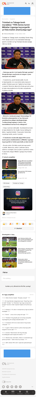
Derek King (6, 186)
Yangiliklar (12, 19)
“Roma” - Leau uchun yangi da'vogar (15, 314)
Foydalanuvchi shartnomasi (9, 374)
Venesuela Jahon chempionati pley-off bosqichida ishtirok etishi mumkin (25, 261)
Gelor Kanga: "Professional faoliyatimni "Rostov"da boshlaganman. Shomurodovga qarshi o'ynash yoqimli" (25, 251)
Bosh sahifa (5, 19)
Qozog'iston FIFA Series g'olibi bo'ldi (24, 172)
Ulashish (19, 228)
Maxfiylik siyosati (6, 371)
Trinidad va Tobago (18, 183)
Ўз (29, 3)
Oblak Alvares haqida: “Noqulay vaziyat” (16, 298)
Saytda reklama (6, 377)
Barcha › (32, 294)
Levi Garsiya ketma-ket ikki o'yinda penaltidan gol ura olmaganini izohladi (25, 240)
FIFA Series (6, 183)
